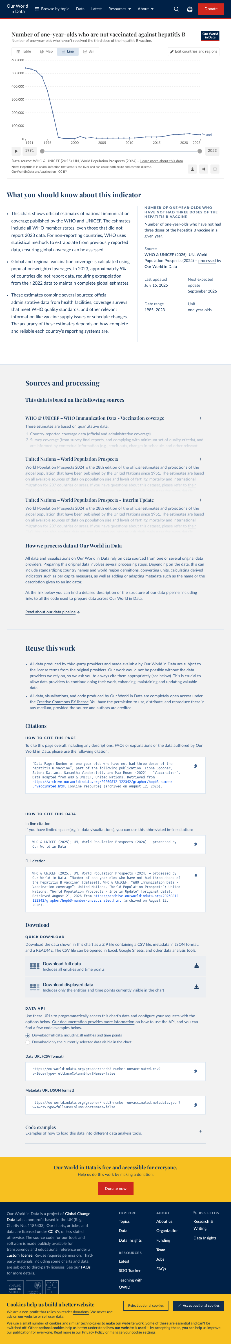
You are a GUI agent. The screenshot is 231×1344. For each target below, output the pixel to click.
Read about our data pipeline (50, 612)
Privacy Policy (93, 1332)
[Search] (176, 9)
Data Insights (130, 1241)
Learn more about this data (161, 161)
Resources (117, 9)
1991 (29, 151)
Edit (196, 51)
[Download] (192, 169)
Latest (96, 9)
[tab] (23, 52)
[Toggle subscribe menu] (190, 9)
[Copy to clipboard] (190, 766)
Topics (124, 1222)
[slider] (42, 151)
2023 (212, 151)
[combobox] (176, 9)
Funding (163, 1241)
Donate (211, 9)
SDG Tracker (130, 1271)
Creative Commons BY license (62, 702)
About (143, 9)
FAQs (85, 1267)
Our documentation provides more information (93, 1022)
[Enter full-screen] (214, 169)
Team (160, 1250)
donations (81, 1312)
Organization (167, 1231)
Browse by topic (55, 9)
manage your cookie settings (133, 1332)
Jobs (160, 1259)
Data (80, 9)
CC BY (62, 171)
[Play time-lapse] (16, 151)
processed (207, 261)
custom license (19, 1256)
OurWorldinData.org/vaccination (34, 171)
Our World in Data (17, 9)
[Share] (203, 169)
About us (164, 1222)
